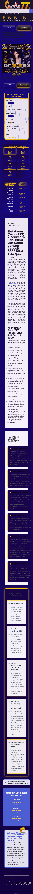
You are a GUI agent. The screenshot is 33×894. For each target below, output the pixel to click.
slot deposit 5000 (12, 284)
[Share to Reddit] (27, 883)
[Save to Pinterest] (23, 883)
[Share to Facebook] (13, 883)
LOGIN (9, 27)
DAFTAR (24, 27)
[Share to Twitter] (8, 883)
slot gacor (16, 893)
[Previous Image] (3, 58)
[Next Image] (29, 58)
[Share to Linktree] (18, 883)
